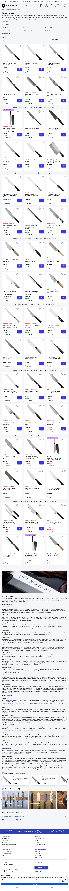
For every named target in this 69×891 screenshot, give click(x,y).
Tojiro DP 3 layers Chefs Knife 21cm (53, 423)
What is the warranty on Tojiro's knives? (13, 819)
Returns (37, 842)
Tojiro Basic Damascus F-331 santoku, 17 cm (32, 260)
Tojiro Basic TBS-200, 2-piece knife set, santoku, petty (9, 524)
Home (3, 9)
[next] (64, 779)
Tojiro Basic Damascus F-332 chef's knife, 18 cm (54, 489)
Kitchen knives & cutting (11, 9)
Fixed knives (5, 840)
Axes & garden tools (7, 851)
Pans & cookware (6, 847)
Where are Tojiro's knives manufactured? (13, 816)
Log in (46, 6)
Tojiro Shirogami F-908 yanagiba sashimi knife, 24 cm (10, 327)
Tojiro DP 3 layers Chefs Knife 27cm (53, 226)
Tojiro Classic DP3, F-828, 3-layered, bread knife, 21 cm (10, 393)
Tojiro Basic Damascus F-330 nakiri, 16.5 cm (54, 326)
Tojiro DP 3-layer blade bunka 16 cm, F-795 (53, 392)
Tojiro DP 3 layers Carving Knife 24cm (10, 160)
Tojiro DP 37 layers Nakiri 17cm (32, 95)
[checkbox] (3, 72)
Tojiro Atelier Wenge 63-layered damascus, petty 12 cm (54, 358)
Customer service (39, 838)
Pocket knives (5, 838)
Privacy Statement (40, 844)
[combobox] (59, 39)
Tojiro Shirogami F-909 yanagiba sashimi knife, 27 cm (32, 196)
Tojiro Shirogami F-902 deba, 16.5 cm (53, 292)
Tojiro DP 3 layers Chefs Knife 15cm (9, 63)
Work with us (38, 857)
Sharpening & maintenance (9, 844)
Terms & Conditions (40, 846)
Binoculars (4, 855)
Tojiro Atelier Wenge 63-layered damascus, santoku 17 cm (9, 555)
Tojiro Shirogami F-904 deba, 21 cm (9, 423)
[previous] (4, 779)
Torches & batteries (7, 853)
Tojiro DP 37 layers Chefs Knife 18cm (54, 95)
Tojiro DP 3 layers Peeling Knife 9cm (32, 392)
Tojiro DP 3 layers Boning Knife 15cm (32, 326)
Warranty (37, 840)
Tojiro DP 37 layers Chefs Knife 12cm (32, 129)
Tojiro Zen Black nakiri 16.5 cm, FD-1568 (10, 489)
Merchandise (38, 855)
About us (37, 851)
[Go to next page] (39, 568)
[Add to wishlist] (20, 46)
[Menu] (66, 877)
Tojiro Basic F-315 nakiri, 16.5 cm (31, 160)
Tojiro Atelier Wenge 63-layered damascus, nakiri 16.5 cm (32, 227)
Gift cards (37, 853)
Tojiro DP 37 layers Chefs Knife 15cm (10, 357)
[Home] (14, 5)
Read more (5, 21)
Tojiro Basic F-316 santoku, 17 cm (32, 489)
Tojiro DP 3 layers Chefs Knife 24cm (9, 226)
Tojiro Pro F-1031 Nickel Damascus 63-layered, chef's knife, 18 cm (9, 293)
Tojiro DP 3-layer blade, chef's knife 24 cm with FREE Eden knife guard (9, 130)
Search (51, 6)
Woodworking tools (7, 857)
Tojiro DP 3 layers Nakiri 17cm (9, 457)
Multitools (4, 842)
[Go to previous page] (29, 568)
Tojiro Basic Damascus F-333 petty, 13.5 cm (54, 523)
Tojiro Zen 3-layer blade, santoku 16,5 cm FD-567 (31, 523)
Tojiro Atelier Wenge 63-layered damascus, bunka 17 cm (10, 96)
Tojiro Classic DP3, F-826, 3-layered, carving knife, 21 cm (10, 196)
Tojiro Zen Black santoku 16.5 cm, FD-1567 (53, 129)
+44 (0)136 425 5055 (8, 864)
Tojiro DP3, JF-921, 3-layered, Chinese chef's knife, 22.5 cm (53, 161)
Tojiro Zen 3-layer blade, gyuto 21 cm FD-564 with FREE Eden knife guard (54, 458)
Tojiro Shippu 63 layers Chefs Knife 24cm (53, 554)
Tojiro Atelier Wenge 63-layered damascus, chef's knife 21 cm (32, 293)
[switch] (63, 881)
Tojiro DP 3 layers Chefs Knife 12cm (53, 63)
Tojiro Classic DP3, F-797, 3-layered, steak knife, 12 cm (54, 196)
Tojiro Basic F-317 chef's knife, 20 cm (31, 63)
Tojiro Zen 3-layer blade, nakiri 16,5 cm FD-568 (54, 260)
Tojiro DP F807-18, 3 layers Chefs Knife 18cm (32, 457)
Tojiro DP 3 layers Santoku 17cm (32, 423)
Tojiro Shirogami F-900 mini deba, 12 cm (10, 260)
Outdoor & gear (6, 849)
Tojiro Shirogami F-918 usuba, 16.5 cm (31, 357)
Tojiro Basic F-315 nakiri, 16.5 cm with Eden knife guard (31, 555)
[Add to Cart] (19, 69)
